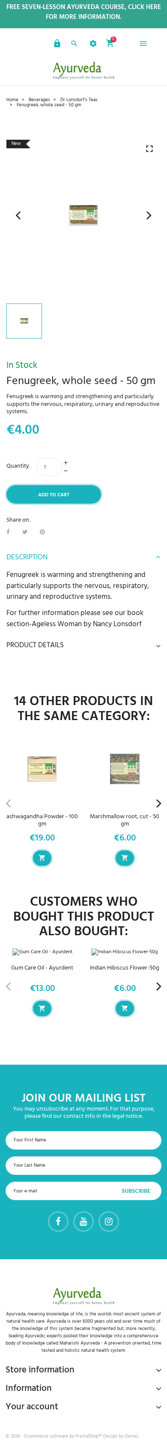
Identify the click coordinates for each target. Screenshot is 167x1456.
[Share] (8, 532)
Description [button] (27, 557)
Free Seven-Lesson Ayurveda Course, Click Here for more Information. (83, 12)
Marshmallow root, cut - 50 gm (124, 820)
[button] (56, 45)
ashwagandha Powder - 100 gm (42, 820)
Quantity (17, 466)
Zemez (131, 1436)
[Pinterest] (42, 532)
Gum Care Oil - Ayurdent (42, 968)
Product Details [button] (35, 645)
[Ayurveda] (83, 70)
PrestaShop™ (89, 1436)
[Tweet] (25, 532)
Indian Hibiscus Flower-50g (124, 968)
